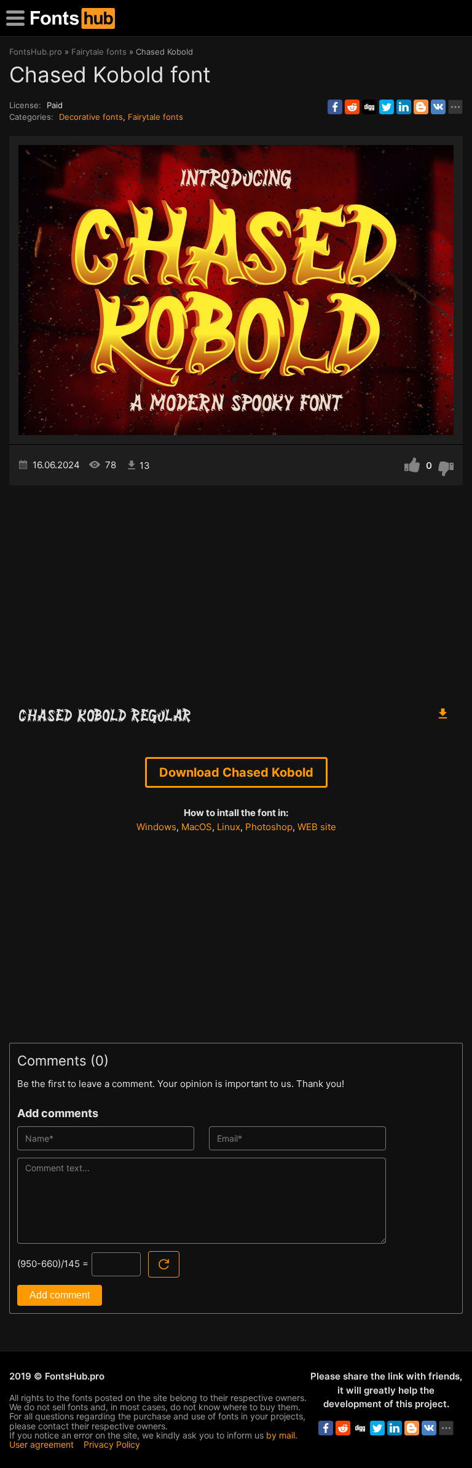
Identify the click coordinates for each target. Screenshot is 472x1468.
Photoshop (269, 827)
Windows (156, 827)
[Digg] (369, 107)
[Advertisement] (236, 590)
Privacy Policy (112, 1444)
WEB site (316, 827)
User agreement (41, 1444)
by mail (280, 1435)
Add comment (60, 1295)
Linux (228, 827)
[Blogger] (421, 107)
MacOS (196, 827)
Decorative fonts (91, 117)
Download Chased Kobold (236, 772)
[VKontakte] (438, 107)
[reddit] (352, 107)
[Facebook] (335, 107)
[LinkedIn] (403, 107)
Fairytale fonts (155, 117)
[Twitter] (386, 107)
